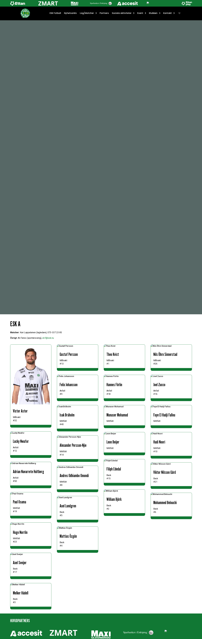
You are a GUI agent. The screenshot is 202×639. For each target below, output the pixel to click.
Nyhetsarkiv (70, 13)
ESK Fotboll (55, 13)
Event (140, 13)
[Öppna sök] (179, 13)
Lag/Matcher (87, 13)
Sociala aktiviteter (122, 13)
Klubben (153, 13)
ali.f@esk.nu (48, 338)
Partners (104, 13)
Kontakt (167, 13)
